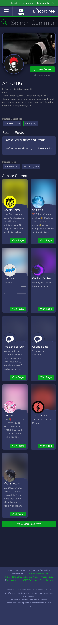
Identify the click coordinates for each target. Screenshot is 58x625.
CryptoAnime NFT (12, 212)
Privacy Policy (47, 577)
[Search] (4, 22)
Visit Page (18, 240)
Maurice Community (11, 280)
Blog (42, 580)
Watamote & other (12, 485)
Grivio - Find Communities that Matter (22, 577)
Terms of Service (13, 580)
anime (12, 166)
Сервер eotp (40, 347)
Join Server (45, 69)
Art (30, 123)
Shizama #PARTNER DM (42, 212)
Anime (12, 123)
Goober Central (42, 278)
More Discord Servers (29, 524)
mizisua (8, 415)
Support (49, 580)
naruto (31, 166)
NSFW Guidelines (30, 580)
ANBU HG (12, 83)
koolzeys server (14, 347)
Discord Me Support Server (36, 573)
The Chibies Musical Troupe (42, 417)
